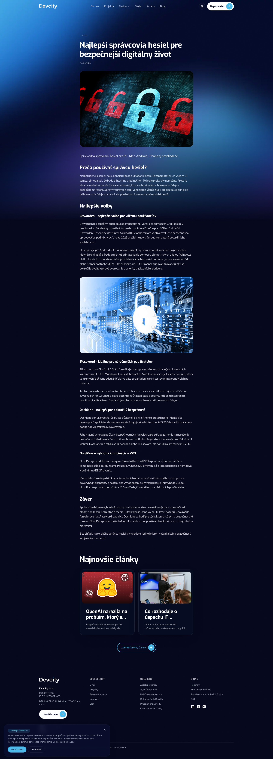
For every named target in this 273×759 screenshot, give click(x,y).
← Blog (84, 35)
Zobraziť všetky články (133, 647)
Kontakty (94, 699)
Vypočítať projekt (149, 689)
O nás (138, 6)
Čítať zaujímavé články (151, 708)
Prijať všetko (17, 749)
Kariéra (150, 6)
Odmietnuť (36, 749)
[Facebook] (198, 707)
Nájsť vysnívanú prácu (151, 694)
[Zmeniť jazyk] (202, 6)
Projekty (109, 6)
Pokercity (195, 684)
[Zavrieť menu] (104, 729)
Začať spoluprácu (148, 684)
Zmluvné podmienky (201, 689)
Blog (162, 6)
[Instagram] (204, 707)
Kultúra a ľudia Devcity (151, 699)
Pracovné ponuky (98, 694)
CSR (193, 699)
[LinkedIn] (193, 707)
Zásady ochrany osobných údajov (207, 694)
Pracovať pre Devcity (150, 703)
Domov (95, 6)
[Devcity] (48, 6)
